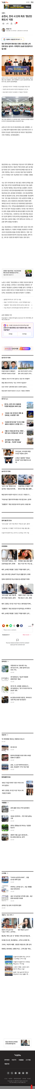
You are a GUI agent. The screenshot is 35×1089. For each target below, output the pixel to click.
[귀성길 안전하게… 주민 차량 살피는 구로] (5, 818)
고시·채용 (28, 1060)
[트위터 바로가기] (12, 1073)
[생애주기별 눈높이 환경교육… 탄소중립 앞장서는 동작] (5, 837)
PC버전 (28, 1078)
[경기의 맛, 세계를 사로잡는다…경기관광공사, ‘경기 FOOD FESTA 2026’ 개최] (5, 689)
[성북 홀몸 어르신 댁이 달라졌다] (5, 809)
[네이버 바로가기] (23, 1073)
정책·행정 (4, 661)
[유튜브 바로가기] (15, 1073)
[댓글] (15, 23)
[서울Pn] (5, 2)
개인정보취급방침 (17, 1078)
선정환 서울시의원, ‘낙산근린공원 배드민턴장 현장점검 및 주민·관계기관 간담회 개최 (12, 273)
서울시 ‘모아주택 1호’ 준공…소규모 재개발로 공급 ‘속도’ (18, 302)
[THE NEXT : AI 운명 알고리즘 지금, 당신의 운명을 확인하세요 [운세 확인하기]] (17, 348)
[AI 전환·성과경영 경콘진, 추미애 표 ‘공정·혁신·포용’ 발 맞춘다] (5, 699)
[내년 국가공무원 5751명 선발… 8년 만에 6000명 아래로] (5, 898)
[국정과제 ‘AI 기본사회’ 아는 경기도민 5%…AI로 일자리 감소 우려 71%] (5, 668)
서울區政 (4, 803)
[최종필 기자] (3, 30)
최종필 (7, 29)
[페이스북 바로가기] (8, 1073)
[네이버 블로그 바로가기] (26, 1073)
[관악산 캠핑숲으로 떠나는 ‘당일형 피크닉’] (5, 827)
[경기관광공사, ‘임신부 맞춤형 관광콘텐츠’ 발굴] (5, 679)
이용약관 (10, 1078)
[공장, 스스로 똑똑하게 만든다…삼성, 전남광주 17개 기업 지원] (5, 767)
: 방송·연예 (7, 915)
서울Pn (3, 13)
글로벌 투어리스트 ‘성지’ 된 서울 (12, 299)
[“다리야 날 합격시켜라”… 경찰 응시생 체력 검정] (5, 879)
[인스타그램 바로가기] (19, 1073)
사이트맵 (24, 1078)
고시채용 (4, 873)
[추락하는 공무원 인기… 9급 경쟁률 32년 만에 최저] (5, 889)
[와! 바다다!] (5, 748)
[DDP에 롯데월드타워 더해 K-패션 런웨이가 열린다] (5, 757)
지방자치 (4, 735)
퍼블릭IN (7, 1064)
